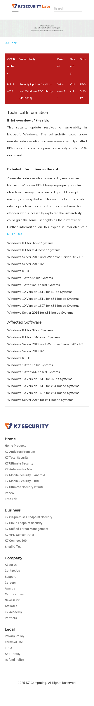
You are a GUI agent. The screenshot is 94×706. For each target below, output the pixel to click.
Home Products (15, 445)
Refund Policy (14, 659)
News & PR (12, 600)
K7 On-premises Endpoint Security (28, 517)
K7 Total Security (16, 457)
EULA (8, 648)
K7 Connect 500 (16, 540)
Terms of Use (14, 642)
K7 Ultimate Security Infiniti (24, 487)
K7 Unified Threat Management (26, 529)
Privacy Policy (14, 636)
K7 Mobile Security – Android (25, 475)
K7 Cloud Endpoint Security (23, 523)
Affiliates (11, 606)
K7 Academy (13, 612)
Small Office (13, 546)
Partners (11, 618)
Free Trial (11, 499)
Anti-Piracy (12, 654)
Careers (10, 582)
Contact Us (12, 570)
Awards (10, 588)
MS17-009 (14, 234)
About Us (11, 564)
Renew (9, 493)
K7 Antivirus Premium (20, 451)
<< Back (11, 43)
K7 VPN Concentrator (19, 534)
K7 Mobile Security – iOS (22, 481)
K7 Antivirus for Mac (19, 469)
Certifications (14, 594)
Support (10, 576)
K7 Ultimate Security (19, 463)
